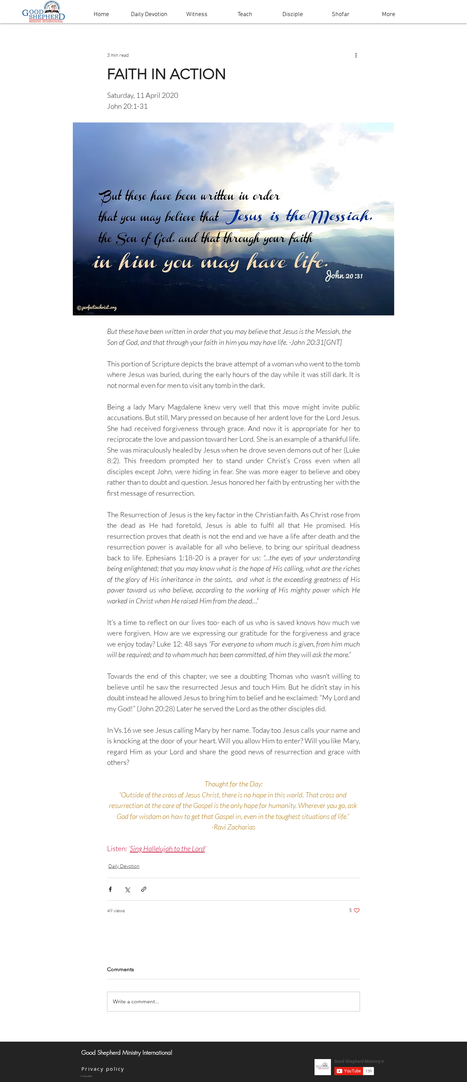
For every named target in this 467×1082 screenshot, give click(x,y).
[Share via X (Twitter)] (127, 889)
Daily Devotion (123, 866)
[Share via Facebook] (110, 889)
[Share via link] (144, 889)
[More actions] (356, 55)
